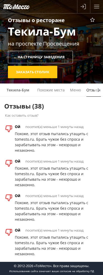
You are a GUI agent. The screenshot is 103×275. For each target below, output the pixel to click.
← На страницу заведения (39, 57)
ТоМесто (16, 6)
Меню (75, 89)
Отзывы (93, 89)
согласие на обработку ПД (77, 271)
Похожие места (51, 89)
